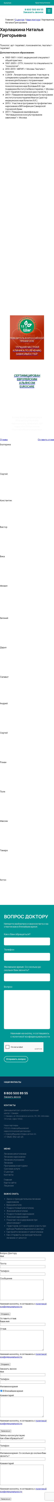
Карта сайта (10, 1182)
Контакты (8, 1174)
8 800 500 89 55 (34, 9)
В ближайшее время (13, 1390)
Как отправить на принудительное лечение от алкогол (24, 1236)
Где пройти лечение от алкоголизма (25, 1231)
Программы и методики (16, 1165)
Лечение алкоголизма (15, 1153)
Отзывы (4, 439)
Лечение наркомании (14, 1156)
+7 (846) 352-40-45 (13, 1136)
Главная (8, 1179)
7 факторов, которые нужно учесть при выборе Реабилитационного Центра (26, 1227)
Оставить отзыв (46, 439)
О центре (19, 19)
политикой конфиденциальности (31, 1036)
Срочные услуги (12, 1168)
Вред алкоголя (14, 1204)
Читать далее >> (42, 900)
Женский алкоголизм (17, 1210)
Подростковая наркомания (20, 1213)
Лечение (8, 1162)
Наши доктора (33, 19)
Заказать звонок (33, 12)
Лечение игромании (14, 1159)
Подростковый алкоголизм (20, 1207)
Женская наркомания (17, 1216)
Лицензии (9, 1185)
